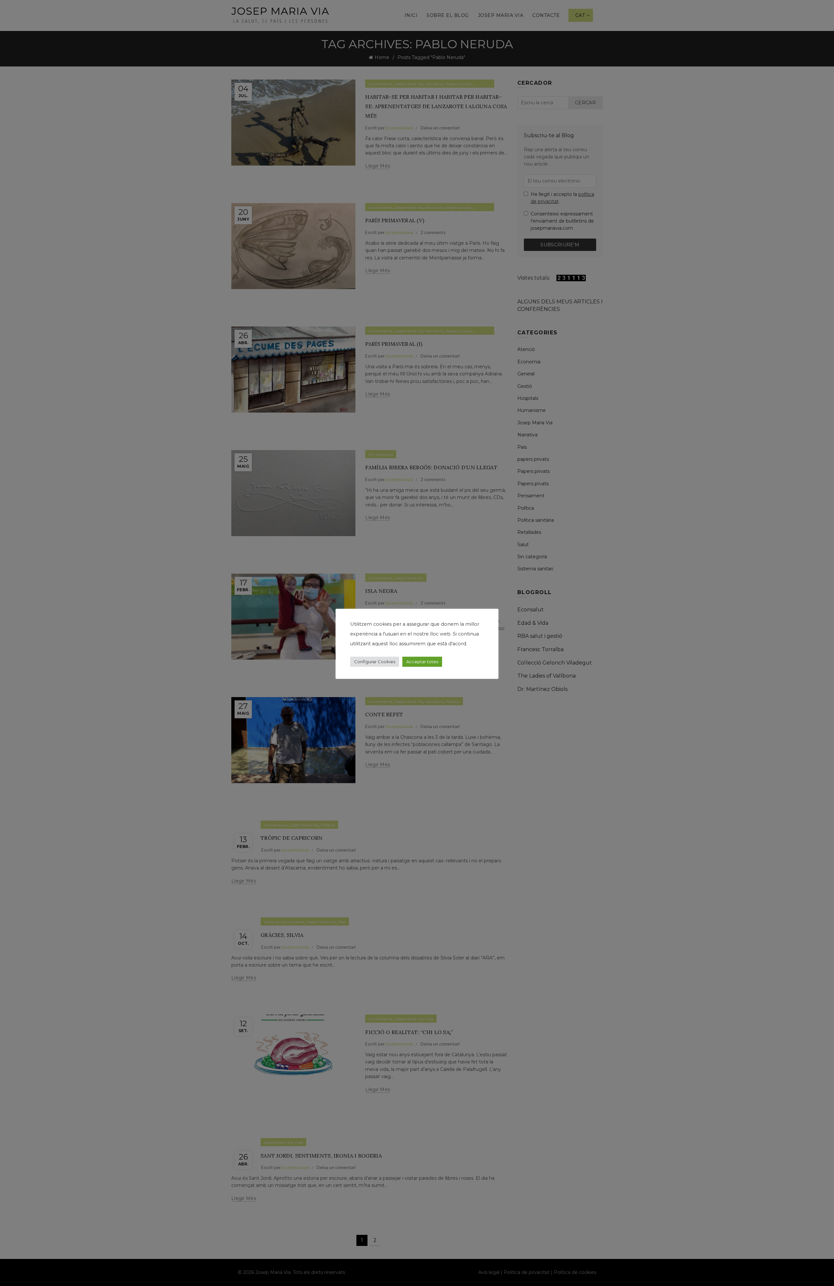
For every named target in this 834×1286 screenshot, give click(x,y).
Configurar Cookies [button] (374, 661)
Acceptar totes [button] (422, 661)
